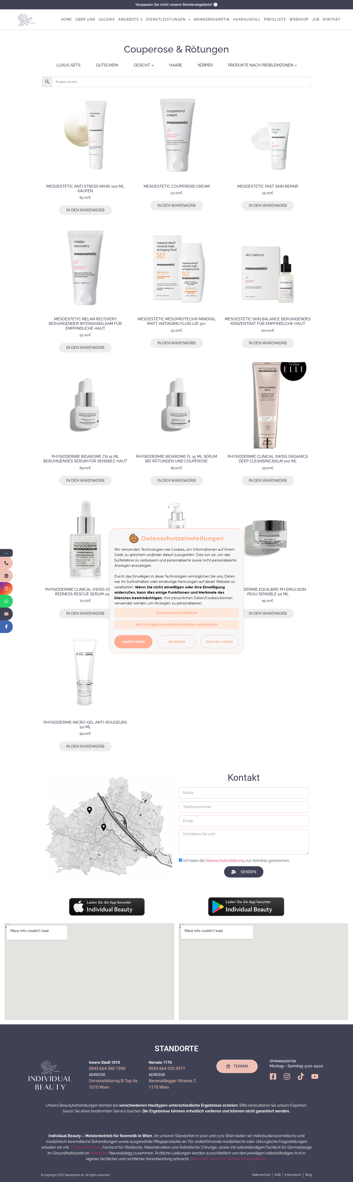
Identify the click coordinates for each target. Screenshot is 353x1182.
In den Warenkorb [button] (85, 210)
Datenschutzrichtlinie (176, 612)
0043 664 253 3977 (167, 1068)
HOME (66, 19)
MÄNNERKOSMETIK (212, 19)
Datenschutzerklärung (225, 860)
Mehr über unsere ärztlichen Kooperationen (228, 1159)
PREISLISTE (275, 19)
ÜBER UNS (85, 19)
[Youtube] (318, 1080)
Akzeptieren (133, 642)
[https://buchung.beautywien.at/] (6, 575)
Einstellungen (219, 642)
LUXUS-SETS (68, 65)
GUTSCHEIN (107, 65)
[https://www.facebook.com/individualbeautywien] (6, 626)
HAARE (175, 65)
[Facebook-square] (276, 1080)
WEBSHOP (299, 19)
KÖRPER (205, 65)
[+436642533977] (6, 563)
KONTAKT (332, 19)
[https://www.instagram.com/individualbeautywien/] (6, 588)
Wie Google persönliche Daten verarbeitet (177, 624)
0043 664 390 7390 (107, 1068)
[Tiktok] (304, 1080)
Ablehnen (176, 642)
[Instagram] (290, 1080)
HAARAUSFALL (247, 19)
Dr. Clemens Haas (85, 1147)
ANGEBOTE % (130, 19)
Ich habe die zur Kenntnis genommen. (236, 860)
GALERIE (107, 19)
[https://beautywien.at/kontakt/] (6, 614)
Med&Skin (99, 1153)
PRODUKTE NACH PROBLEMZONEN (260, 65)
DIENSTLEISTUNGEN (166, 19)
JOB (316, 19)
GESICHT (142, 65)
